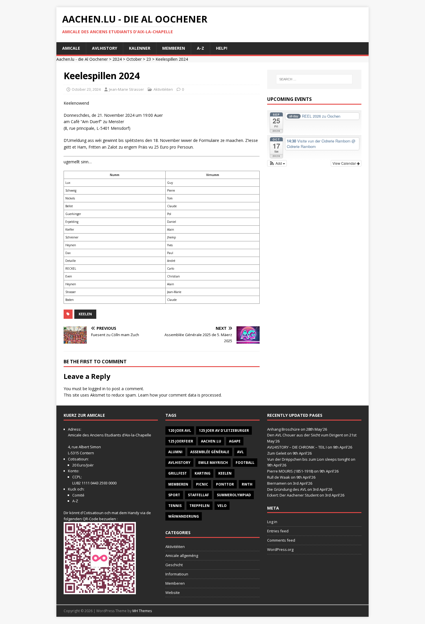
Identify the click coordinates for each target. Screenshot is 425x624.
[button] (277, 163)
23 (148, 59)
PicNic (202, 484)
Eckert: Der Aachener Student (293, 495)
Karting (202, 473)
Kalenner (139, 48)
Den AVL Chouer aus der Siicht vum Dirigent (305, 435)
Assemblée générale (209, 451)
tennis (175, 505)
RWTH (247, 484)
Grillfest (177, 473)
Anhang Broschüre (283, 429)
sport (174, 494)
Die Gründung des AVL (286, 489)
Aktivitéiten (163, 89)
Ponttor (225, 484)
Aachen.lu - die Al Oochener (82, 59)
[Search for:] (314, 79)
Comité (78, 495)
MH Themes (142, 610)
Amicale (71, 48)
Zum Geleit (276, 453)
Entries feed (278, 531)
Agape (235, 441)
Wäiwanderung (183, 516)
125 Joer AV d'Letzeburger (224, 430)
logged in (97, 388)
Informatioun (176, 574)
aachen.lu (211, 441)
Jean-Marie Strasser (126, 89)
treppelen (199, 505)
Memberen (173, 48)
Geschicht (174, 564)
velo (222, 505)
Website (172, 592)
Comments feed (281, 540)
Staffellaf (198, 494)
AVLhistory (104, 48)
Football (245, 462)
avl (240, 451)
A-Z (200, 48)
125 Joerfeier (180, 441)
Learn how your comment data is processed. (180, 395)
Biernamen (277, 483)
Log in (272, 521)
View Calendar (344, 163)
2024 (117, 59)
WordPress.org (280, 549)
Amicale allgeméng (181, 555)
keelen (85, 314)
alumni (175, 451)
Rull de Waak (278, 477)
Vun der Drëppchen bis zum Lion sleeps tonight (308, 459)
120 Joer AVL (179, 430)
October (134, 59)
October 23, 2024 (86, 89)
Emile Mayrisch (213, 462)
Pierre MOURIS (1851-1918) (290, 471)
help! (221, 48)
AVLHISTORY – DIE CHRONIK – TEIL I (297, 447)
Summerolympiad (234, 494)
